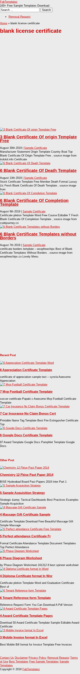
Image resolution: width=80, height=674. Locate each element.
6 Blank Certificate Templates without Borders (38, 236)
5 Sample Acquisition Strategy (22, 493)
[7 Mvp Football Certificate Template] (23, 384)
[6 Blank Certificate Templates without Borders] (30, 226)
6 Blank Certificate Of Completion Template (34, 202)
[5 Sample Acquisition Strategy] (20, 485)
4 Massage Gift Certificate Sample (25, 514)
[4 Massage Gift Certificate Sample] (23, 507)
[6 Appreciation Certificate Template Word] (27, 362)
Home (3, 23)
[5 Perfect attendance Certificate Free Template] (30, 529)
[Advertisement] (40, 84)
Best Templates (18, 661)
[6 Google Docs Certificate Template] (23, 428)
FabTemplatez (8, 1)
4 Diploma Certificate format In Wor (26, 576)
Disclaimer (21, 657)
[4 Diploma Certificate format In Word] (24, 568)
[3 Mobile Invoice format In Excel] (22, 630)
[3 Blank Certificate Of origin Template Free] (28, 129)
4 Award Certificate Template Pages (26, 615)
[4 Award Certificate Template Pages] (24, 608)
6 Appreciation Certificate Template (26, 370)
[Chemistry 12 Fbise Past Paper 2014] (24, 467)
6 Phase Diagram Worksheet (21, 558)
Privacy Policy (38, 657)
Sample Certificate (35, 147)
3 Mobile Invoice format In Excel (23, 637)
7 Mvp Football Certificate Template (26, 391)
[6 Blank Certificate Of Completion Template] (28, 193)
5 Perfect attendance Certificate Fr (25, 536)
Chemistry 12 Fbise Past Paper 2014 (26, 474)
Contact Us (7, 657)
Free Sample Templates (44, 661)
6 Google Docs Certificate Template (26, 435)
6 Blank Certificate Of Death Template (38, 170)
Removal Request (20, 16)
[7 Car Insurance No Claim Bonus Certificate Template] (35, 406)
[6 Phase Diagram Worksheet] (19, 551)
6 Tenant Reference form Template (25, 598)
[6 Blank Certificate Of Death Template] (25, 163)
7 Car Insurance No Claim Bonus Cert (28, 413)
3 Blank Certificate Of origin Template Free (38, 139)
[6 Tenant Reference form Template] (23, 590)
